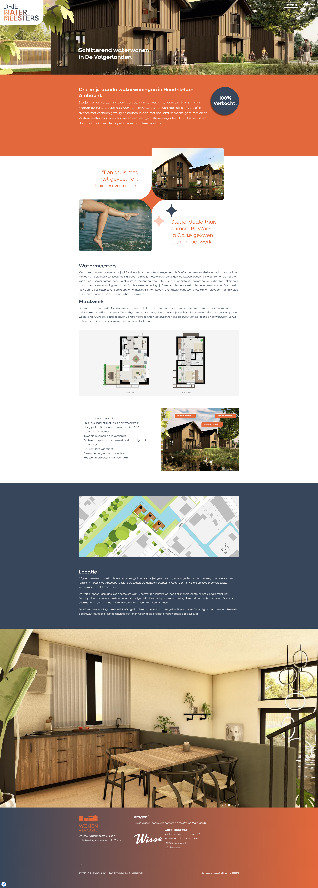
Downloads (308, 5)
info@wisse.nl (172, 847)
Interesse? (292, 5)
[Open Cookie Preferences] (3, 884)
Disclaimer (137, 873)
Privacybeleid (122, 873)
